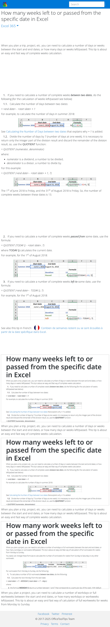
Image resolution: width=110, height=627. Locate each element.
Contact (64, 624)
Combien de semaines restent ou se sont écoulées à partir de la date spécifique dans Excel (52, 330)
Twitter (55, 614)
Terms (54, 624)
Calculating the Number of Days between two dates (36, 131)
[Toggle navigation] (103, 4)
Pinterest (67, 614)
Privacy (45, 624)
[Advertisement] (55, 36)
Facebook (43, 614)
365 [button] (13, 25)
